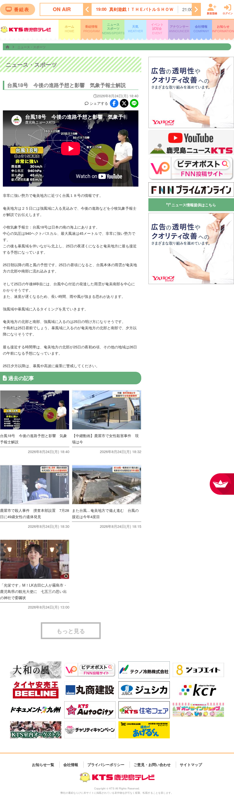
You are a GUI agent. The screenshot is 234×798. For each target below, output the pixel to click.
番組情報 (91, 28)
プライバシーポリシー (105, 764)
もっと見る (71, 631)
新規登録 (212, 13)
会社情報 (201, 28)
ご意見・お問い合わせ (152, 764)
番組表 (21, 9)
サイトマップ (191, 764)
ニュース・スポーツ (31, 47)
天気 (135, 28)
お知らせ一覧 (43, 764)
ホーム (69, 28)
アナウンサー (179, 28)
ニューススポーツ (113, 28)
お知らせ (223, 28)
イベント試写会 (157, 28)
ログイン (228, 13)
